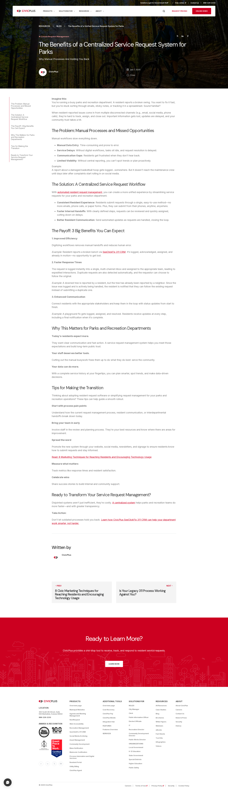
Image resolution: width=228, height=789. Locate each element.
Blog (59, 26)
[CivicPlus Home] (26, 11)
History (178, 726)
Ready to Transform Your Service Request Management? (22, 157)
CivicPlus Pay (108, 714)
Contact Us (180, 714)
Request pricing (179, 11)
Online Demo (202, 11)
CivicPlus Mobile (109, 718)
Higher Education (135, 764)
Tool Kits (159, 738)
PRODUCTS (47, 11)
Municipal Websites (77, 710)
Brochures (160, 718)
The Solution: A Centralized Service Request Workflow (19, 117)
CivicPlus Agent (76, 770)
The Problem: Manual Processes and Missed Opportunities (21, 106)
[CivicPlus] (43, 72)
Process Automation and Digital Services (82, 757)
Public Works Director (137, 740)
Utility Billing (74, 766)
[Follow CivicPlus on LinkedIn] (47, 763)
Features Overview (110, 730)
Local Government (136, 747)
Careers (179, 710)
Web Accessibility (77, 724)
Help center (181, 3)
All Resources (161, 706)
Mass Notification (76, 748)
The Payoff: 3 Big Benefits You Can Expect (22, 127)
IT (129, 725)
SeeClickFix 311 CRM (114, 252)
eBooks (159, 730)
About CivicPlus (182, 706)
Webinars (159, 726)
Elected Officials (135, 721)
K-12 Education (134, 751)
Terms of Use (142, 786)
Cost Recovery (108, 710)
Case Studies (161, 710)
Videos (158, 746)
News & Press (181, 718)
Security (179, 722)
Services (107, 733)
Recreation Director (136, 730)
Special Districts (135, 759)
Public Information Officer (139, 717)
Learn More (114, 664)
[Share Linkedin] (182, 36)
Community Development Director (139, 735)
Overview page (76, 706)
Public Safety (134, 768)
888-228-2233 (209, 3)
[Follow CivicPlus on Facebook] (41, 763)
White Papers (161, 722)
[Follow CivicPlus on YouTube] (61, 763)
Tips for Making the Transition (19, 147)
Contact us (195, 3)
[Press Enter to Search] (164, 11)
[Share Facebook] (187, 36)
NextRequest (75, 720)
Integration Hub (109, 722)
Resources (44, 26)
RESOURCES (84, 11)
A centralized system (123, 502)
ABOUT (99, 11)
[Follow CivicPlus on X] (54, 763)
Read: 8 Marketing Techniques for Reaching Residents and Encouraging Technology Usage (101, 457)
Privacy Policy (158, 786)
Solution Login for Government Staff (154, 3)
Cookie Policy (183, 786)
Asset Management (77, 740)
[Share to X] (177, 36)
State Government (136, 755)
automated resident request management (79, 192)
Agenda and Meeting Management (78, 715)
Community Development (79, 744)
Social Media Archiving (78, 736)
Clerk (131, 713)
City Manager (134, 709)
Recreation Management (79, 728)
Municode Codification (78, 752)
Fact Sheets (160, 734)
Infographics (160, 742)
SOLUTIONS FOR (65, 11)
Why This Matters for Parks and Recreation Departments (23, 137)
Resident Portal (76, 762)
